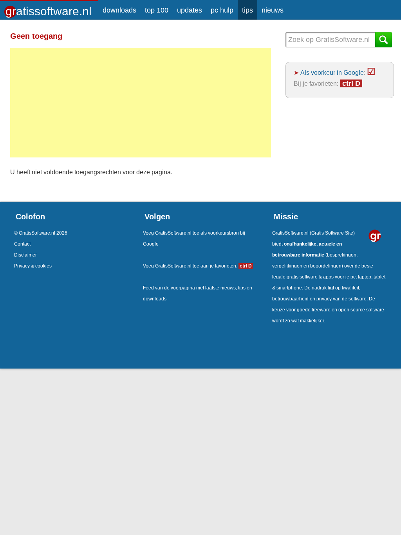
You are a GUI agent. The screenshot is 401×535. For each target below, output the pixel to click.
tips (247, 10)
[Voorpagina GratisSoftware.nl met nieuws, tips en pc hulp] (49, 8)
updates (189, 10)
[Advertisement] (140, 102)
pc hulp (222, 10)
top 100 (156, 10)
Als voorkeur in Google (332, 72)
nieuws (273, 10)
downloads (119, 10)
